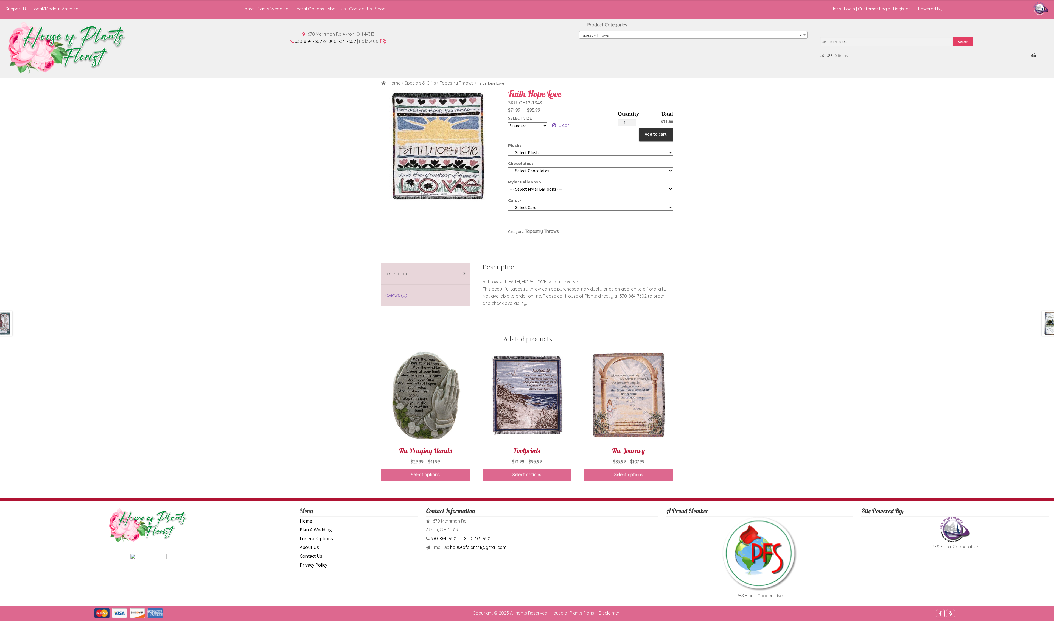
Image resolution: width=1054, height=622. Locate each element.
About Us (336, 9)
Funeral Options (308, 9)
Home (248, 9)
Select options (425, 474)
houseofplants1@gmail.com (478, 547)
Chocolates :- (521, 163)
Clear (563, 125)
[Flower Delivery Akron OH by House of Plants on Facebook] (940, 613)
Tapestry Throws (457, 83)
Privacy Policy (313, 565)
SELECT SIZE (520, 118)
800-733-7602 (342, 41)
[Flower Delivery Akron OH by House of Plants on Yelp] (950, 613)
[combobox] (693, 35)
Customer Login (874, 9)
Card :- (514, 200)
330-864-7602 (308, 41)
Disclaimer (609, 613)
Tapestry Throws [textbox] (691, 35)
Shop (380, 9)
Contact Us (360, 9)
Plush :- (515, 145)
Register (901, 9)
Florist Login (843, 9)
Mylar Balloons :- (525, 182)
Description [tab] (395, 273)
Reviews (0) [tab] (395, 295)
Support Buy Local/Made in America (42, 9)
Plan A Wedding (272, 9)
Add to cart (656, 134)
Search (963, 42)
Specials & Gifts (420, 83)
